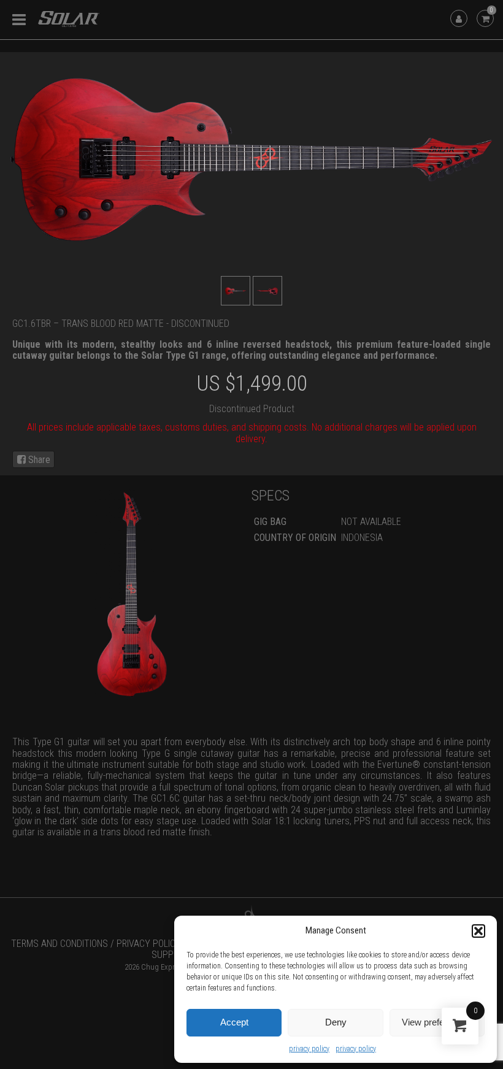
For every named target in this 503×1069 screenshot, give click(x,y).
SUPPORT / (173, 954)
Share (38, 460)
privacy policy (309, 1048)
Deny (336, 1022)
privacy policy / (152, 943)
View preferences (437, 1022)
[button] (478, 931)
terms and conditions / (62, 943)
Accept (234, 1022)
